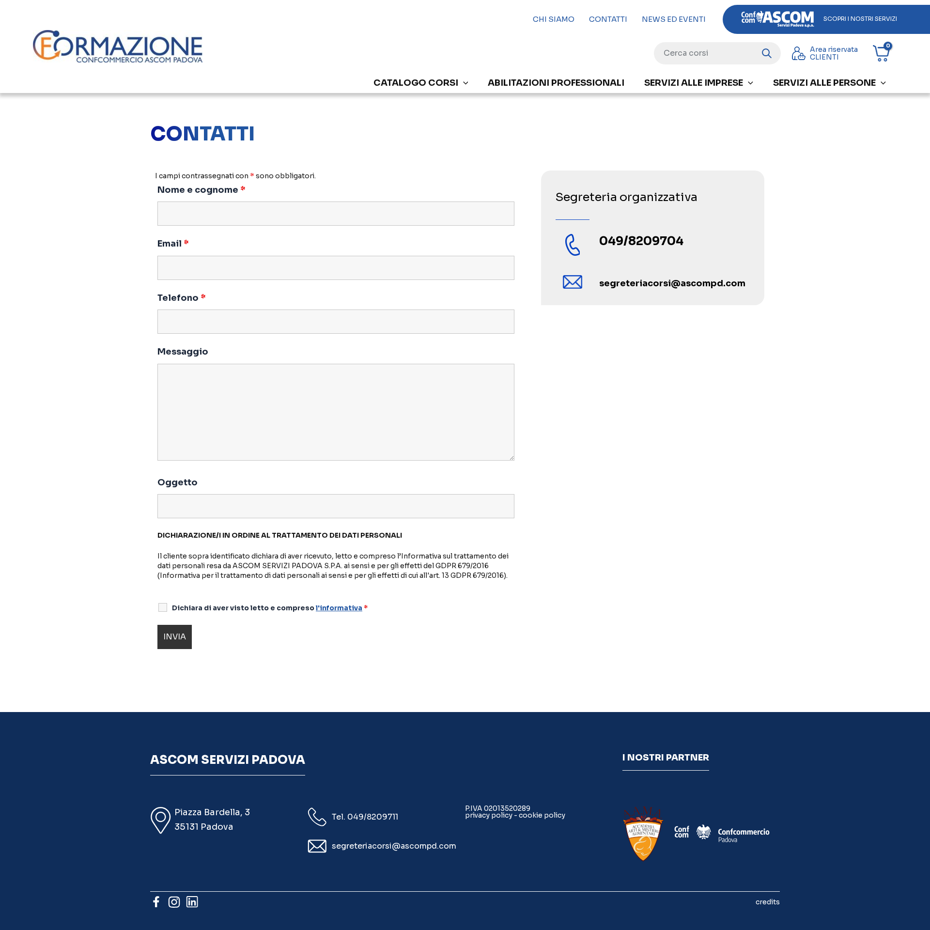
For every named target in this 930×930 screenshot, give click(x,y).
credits (768, 902)
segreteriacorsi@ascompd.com (394, 846)
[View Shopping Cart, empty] (885, 53)
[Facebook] (156, 902)
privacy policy (488, 815)
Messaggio (182, 351)
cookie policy (542, 815)
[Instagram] (174, 902)
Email (173, 243)
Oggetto (177, 482)
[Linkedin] (192, 902)
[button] (463, 83)
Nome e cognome (201, 190)
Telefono (181, 298)
